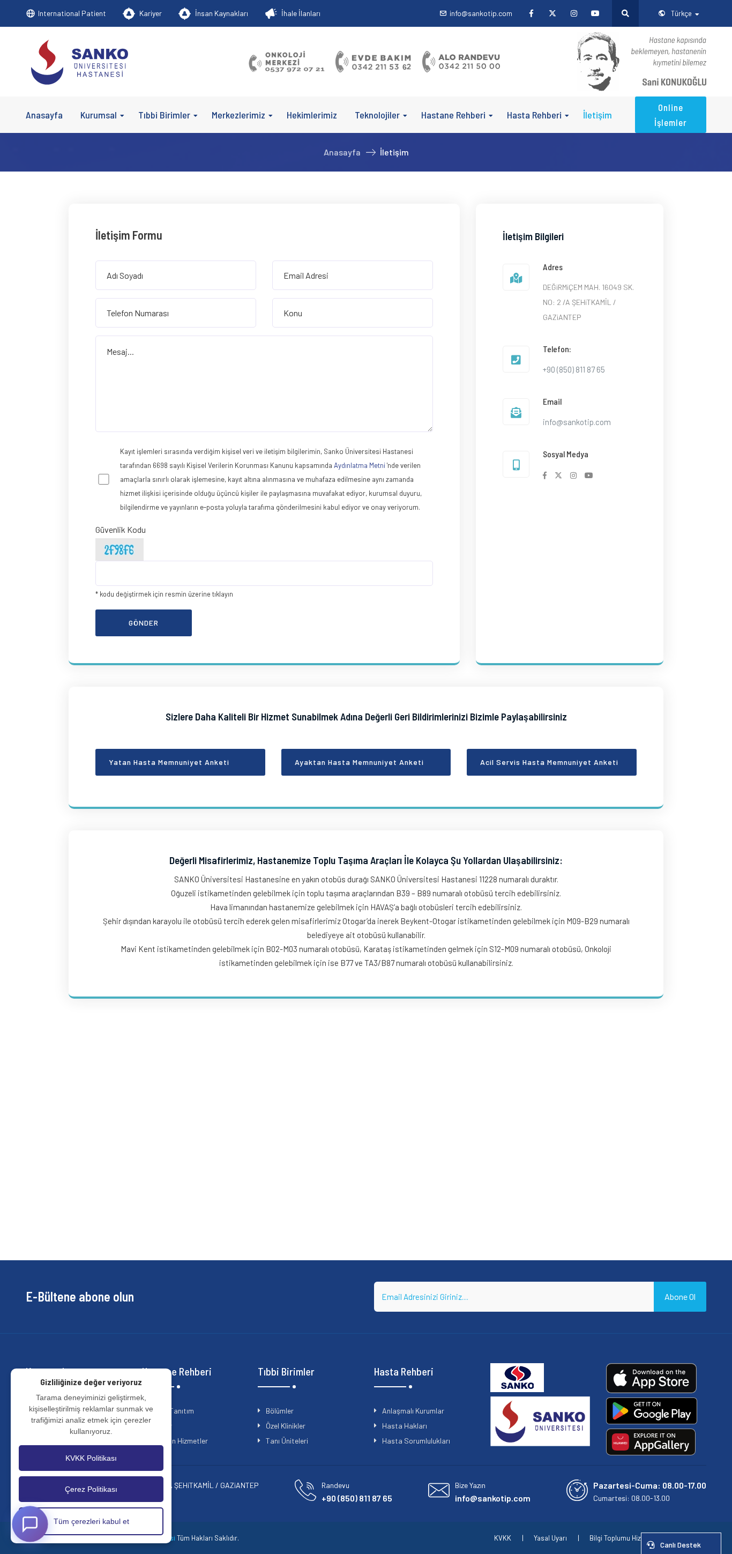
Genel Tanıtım (172, 1410)
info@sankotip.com (481, 13)
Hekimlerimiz (312, 115)
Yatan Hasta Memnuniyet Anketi (169, 762)
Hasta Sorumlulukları (416, 1440)
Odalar (161, 1425)
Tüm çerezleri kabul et (91, 1521)
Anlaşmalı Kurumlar (413, 1410)
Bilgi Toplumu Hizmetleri (625, 1538)
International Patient (72, 13)
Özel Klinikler (285, 1425)
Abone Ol (680, 1296)
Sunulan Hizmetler (179, 1440)
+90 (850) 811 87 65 (574, 369)
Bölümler (280, 1410)
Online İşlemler (670, 115)
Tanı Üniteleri (287, 1440)
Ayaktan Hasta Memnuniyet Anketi (359, 762)
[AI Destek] (29, 1523)
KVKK (502, 1538)
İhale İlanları (300, 13)
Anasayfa (44, 115)
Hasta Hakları (404, 1425)
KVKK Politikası (91, 1458)
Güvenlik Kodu (120, 529)
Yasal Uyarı (550, 1538)
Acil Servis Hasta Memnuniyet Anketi (549, 762)
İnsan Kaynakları (221, 13)
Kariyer (150, 13)
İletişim (597, 115)
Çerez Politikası (91, 1489)
